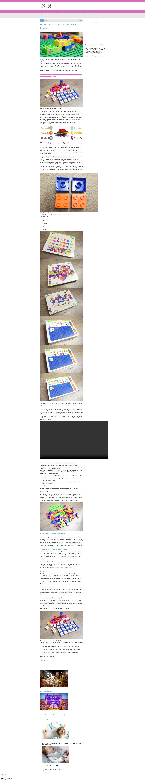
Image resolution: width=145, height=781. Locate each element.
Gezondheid (4, 16)
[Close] (1, 1)
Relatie (3, 23)
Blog (3, 28)
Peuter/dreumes (57, 11)
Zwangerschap (5, 7)
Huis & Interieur (6, 21)
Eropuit (3, 26)
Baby (51, 11)
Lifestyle (4, 19)
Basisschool (5, 14)
